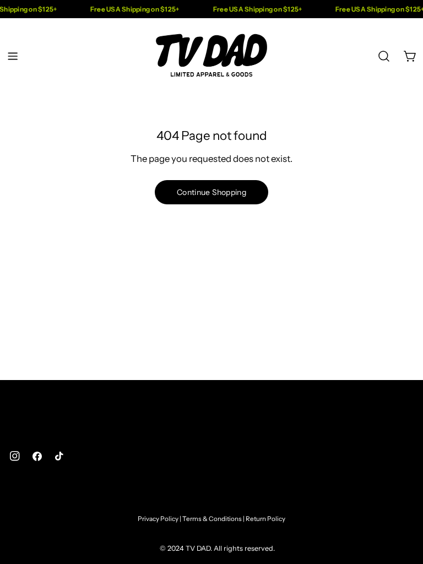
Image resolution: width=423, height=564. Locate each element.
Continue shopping (211, 192)
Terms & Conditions (212, 519)
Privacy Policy (158, 519)
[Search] (384, 56)
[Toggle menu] (13, 56)
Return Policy (265, 519)
